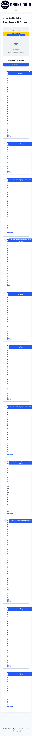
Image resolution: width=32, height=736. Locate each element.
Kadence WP (17, 731)
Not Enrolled (16, 33)
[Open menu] (16, 10)
